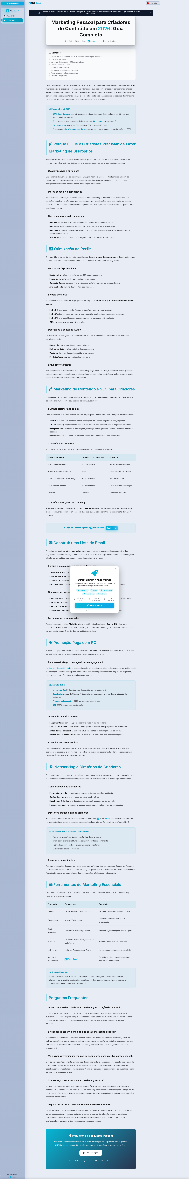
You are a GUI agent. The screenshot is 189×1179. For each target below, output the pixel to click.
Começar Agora (95, 605)
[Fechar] (115, 568)
